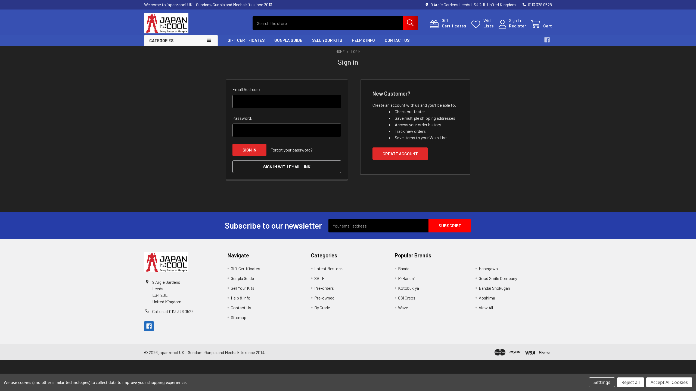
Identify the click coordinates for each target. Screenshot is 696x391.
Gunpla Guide (288, 40)
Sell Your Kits (327, 40)
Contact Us (397, 40)
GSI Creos (406, 297)
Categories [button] (161, 40)
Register (517, 25)
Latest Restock (328, 268)
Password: (242, 118)
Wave (403, 307)
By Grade (322, 307)
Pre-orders (324, 288)
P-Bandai (406, 278)
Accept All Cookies (669, 382)
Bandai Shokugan (494, 288)
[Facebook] (547, 40)
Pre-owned (324, 297)
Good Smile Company (498, 278)
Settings (602, 382)
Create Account (400, 153)
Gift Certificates (246, 40)
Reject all (631, 382)
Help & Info (363, 40)
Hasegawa (488, 268)
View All (486, 307)
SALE (319, 278)
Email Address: (246, 89)
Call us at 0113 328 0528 (173, 311)
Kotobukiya (408, 288)
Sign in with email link (286, 166)
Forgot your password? (292, 149)
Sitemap (238, 317)
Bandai (404, 268)
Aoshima (487, 297)
